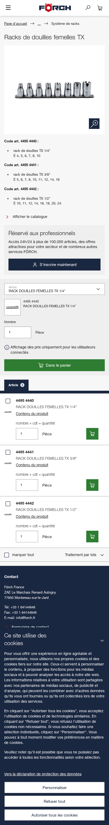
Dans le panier (58, 365)
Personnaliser (55, 787)
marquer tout (23, 554)
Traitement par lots (81, 554)
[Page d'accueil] (55, 8)
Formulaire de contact (30, 627)
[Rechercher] (90, 7)
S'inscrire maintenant (58, 264)
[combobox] (57, 290)
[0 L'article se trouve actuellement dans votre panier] (100, 8)
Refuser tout (54, 801)
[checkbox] (8, 401)
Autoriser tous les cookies (54, 815)
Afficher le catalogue (29, 216)
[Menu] (8, 8)
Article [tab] (15, 385)
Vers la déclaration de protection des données (42, 774)
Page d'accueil (15, 23)
